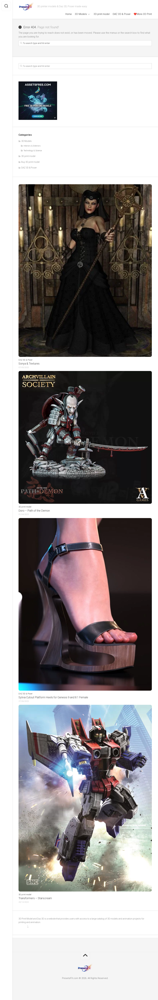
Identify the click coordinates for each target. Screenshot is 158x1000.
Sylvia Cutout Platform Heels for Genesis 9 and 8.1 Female (53, 697)
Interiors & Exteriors (32, 146)
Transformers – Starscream (35, 898)
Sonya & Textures (29, 363)
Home (68, 14)
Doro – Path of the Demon (34, 510)
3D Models (81, 14)
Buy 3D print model (30, 162)
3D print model (102, 14)
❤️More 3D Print (143, 14)
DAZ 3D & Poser (122, 14)
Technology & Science (33, 150)
